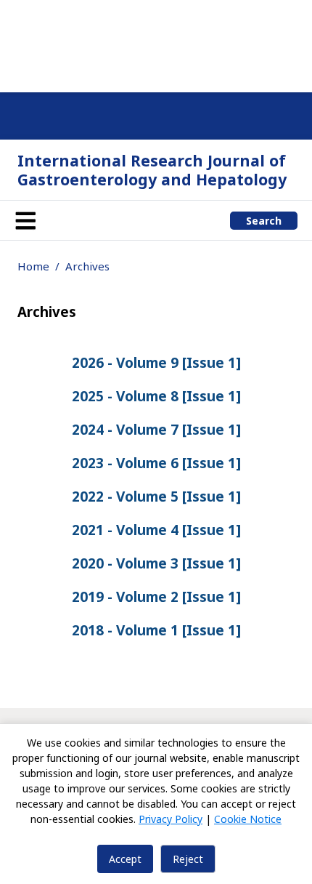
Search (264, 221)
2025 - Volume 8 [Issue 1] (156, 396)
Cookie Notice (248, 819)
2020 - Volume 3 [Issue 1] (156, 563)
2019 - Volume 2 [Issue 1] (156, 596)
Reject (188, 859)
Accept (125, 859)
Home (33, 266)
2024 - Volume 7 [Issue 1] (156, 429)
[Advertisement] (156, 44)
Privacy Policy (170, 819)
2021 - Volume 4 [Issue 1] (156, 530)
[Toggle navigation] (25, 220)
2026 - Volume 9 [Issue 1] (156, 362)
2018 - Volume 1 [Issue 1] (156, 630)
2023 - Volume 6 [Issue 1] (156, 463)
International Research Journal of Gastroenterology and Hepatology (152, 170)
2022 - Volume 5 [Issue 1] (156, 496)
